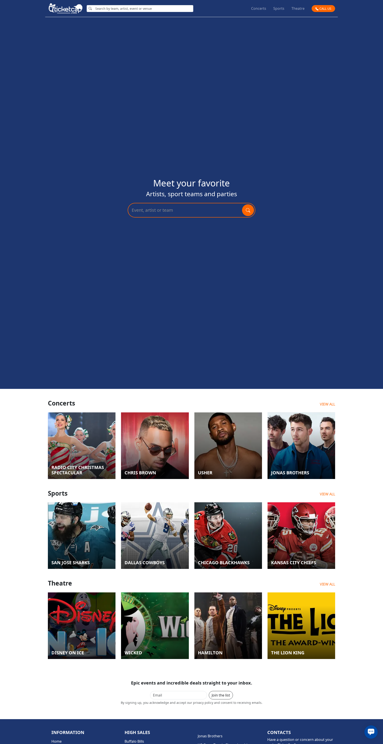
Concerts (258, 8)
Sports (278, 8)
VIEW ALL (327, 404)
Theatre (298, 8)
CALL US (325, 8)
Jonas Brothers (210, 736)
